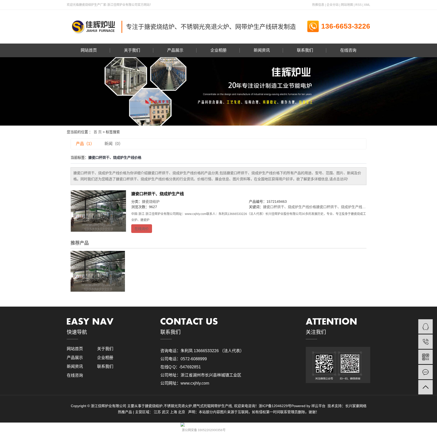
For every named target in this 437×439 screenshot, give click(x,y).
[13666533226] (425, 341)
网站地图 (347, 5)
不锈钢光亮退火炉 (178, 406)
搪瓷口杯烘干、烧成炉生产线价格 (289, 207)
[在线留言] (425, 372)
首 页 (98, 132)
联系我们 (305, 50)
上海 (173, 412)
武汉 (165, 412)
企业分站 (332, 5)
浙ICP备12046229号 (275, 406)
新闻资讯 (262, 50)
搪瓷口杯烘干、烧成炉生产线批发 (342, 207)
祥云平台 (318, 406)
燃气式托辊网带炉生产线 (212, 406)
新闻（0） (113, 144)
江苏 (157, 412)
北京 (181, 412)
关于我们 (132, 50)
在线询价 (142, 229)
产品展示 (175, 50)
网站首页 (89, 50)
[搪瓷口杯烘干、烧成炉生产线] (98, 211)
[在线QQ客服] (425, 326)
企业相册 (218, 50)
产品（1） (85, 144)
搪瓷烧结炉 (151, 201)
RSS (358, 5)
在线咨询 (348, 50)
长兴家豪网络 (355, 406)
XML (367, 5)
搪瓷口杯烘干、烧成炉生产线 (157, 194)
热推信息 (318, 5)
